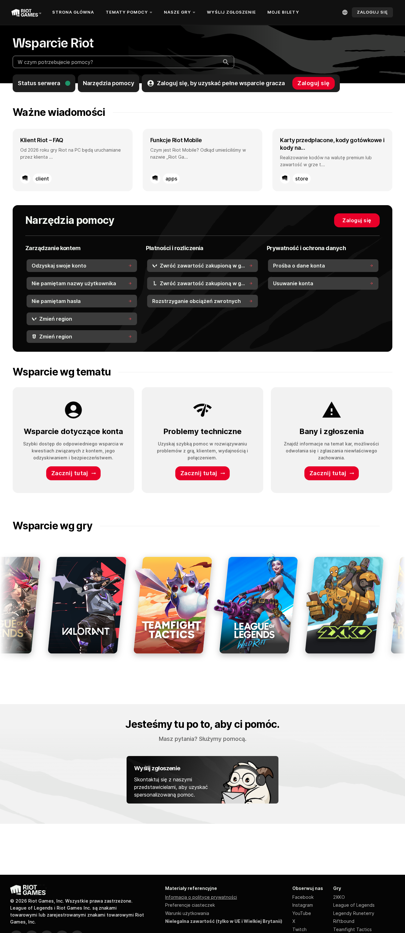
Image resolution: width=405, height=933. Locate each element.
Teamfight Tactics (352, 929)
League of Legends (354, 905)
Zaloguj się (313, 83)
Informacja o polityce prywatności (201, 897)
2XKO (339, 897)
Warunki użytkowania (187, 913)
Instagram (302, 905)
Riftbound (343, 921)
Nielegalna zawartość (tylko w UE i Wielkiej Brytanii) (223, 921)
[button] (44, 83)
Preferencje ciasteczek (190, 905)
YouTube (301, 913)
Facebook (303, 897)
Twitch (299, 929)
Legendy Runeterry (353, 913)
